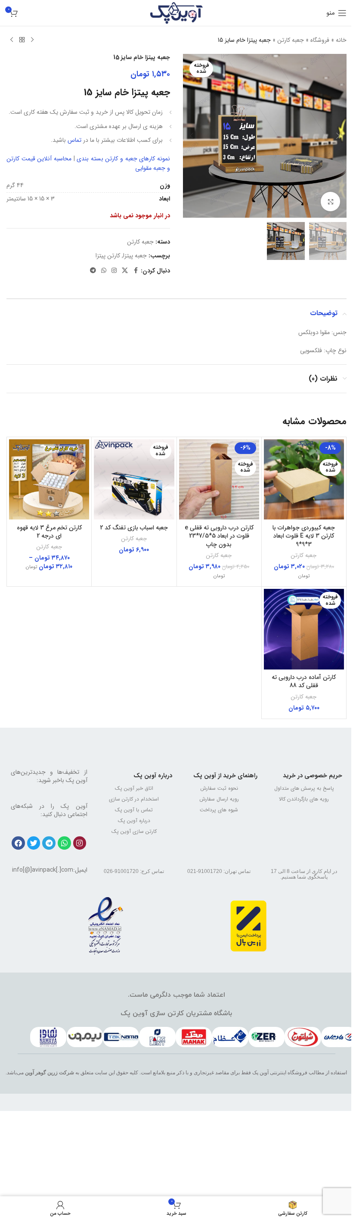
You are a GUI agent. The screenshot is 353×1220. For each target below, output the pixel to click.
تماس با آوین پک (134, 810)
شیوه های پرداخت (219, 810)
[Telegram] (49, 843)
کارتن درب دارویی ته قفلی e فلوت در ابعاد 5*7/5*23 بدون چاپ (219, 536)
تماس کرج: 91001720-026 (134, 871)
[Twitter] (33, 843)
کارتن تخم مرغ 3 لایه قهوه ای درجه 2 (49, 532)
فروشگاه (319, 40)
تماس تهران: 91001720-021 (219, 871)
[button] (338, 135)
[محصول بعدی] (11, 40)
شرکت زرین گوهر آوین (49, 1073)
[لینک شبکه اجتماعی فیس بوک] (135, 271)
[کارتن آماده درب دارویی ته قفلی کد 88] (304, 629)
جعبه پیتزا (135, 255)
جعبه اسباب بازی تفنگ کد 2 (134, 527)
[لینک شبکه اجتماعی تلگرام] (93, 271)
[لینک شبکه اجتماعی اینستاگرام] (114, 271)
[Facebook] (18, 843)
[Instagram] (80, 843)
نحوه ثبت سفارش (219, 788)
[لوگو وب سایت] (176, 12)
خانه (341, 40)
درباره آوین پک (152, 775)
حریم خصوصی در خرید (312, 775)
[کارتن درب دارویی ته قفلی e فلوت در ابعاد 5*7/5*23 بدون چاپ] (219, 479)
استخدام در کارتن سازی (134, 799)
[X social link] (124, 271)
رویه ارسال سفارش (219, 799)
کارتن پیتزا (108, 255)
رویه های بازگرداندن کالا (304, 799)
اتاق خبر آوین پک (134, 788)
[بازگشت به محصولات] (22, 40)
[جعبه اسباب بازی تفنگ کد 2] (134, 479)
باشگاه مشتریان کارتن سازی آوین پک (176, 1013)
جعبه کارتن (290, 40)
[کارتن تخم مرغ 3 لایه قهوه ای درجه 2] (49, 479)
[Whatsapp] (64, 843)
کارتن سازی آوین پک (134, 831)
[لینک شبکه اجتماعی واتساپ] (104, 271)
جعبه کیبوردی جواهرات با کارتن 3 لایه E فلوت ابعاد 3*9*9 (303, 536)
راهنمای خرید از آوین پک (225, 775)
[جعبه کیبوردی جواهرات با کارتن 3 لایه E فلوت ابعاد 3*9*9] (304, 479)
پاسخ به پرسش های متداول (304, 788)
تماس (75, 140)
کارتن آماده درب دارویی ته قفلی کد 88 (304, 682)
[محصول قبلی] (32, 40)
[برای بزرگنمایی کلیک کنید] (330, 201)
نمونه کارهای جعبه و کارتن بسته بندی (123, 158)
